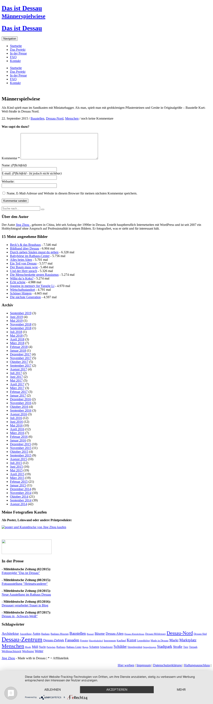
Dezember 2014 (20, 489)
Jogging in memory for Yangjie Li (32, 286)
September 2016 (20, 410)
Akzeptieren (116, 690)
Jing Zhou (23, 224)
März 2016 (17, 433)
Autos (36, 634)
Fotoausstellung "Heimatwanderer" (25, 583)
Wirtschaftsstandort (22, 289)
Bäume (100, 634)
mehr (181, 690)
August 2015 (18, 459)
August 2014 (18, 504)
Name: (14, 165)
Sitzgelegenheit (135, 647)
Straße (177, 647)
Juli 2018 (16, 332)
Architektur (10, 633)
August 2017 (18, 369)
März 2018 (17, 343)
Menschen (72, 118)
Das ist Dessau (22, 8)
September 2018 (20, 328)
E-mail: (32, 173)
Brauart (90, 634)
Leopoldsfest (143, 640)
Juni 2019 (16, 317)
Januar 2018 (18, 350)
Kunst (131, 640)
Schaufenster (106, 647)
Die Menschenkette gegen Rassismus (34, 274)
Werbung (28, 651)
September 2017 (20, 365)
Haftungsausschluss (197, 665)
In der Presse (18, 53)
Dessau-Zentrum (22, 639)
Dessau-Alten (115, 634)
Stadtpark (164, 646)
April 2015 (17, 474)
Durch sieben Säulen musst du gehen (34, 252)
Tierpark (193, 647)
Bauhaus (45, 633)
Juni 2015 (16, 466)
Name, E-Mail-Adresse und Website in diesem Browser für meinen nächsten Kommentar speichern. (72, 193)
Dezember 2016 (20, 399)
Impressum (143, 665)
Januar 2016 (18, 440)
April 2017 (17, 384)
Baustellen (37, 118)
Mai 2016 (16, 425)
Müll (35, 646)
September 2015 (20, 455)
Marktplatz (187, 640)
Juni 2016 (16, 421)
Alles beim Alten (21, 259)
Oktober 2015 (19, 451)
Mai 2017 (16, 380)
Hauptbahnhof (96, 641)
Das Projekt (17, 49)
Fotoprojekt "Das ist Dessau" (21, 573)
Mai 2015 (16, 470)
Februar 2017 (19, 391)
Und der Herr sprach (23, 271)
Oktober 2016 (19, 406)
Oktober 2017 (19, 362)
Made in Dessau (159, 640)
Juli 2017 (16, 373)
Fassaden (72, 640)
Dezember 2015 (20, 444)
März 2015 (17, 478)
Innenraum (110, 640)
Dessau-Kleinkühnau (134, 634)
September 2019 (20, 313)
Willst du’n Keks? (21, 278)
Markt (173, 640)
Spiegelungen (149, 647)
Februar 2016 (19, 436)
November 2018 (20, 324)
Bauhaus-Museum (60, 633)
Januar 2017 (18, 395)
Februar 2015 (19, 481)
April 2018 (17, 339)
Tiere (185, 647)
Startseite (16, 46)
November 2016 (20, 403)
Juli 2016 (16, 418)
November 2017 (20, 358)
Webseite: (8, 181)
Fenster (84, 640)
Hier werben (126, 665)
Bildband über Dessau (24, 248)
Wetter (39, 651)
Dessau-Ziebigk (53, 640)
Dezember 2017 (20, 354)
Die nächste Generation (25, 297)
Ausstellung (26, 633)
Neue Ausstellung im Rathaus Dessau (26, 594)
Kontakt (15, 61)
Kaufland (121, 640)
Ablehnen (52, 690)
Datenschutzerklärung (167, 665)
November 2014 (20, 493)
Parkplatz (51, 647)
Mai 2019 (16, 320)
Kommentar (11, 158)
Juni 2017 (16, 377)
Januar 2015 (18, 485)
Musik (28, 647)
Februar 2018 (19, 347)
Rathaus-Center (74, 647)
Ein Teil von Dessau (23, 263)
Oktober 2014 (19, 496)
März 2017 (17, 388)
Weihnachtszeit (11, 651)
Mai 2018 (16, 335)
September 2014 (20, 500)
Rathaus (61, 646)
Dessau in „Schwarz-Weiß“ (20, 616)
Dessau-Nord (54, 118)
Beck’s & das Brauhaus (25, 244)
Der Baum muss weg (24, 267)
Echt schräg (17, 282)
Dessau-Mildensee (155, 633)
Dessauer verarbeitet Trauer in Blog (25, 605)
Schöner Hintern (21, 293)
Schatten (94, 646)
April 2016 (17, 429)
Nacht (42, 646)
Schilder (120, 647)
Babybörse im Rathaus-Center (30, 256)
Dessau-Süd (200, 633)
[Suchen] (42, 209)
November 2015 (20, 448)
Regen (85, 647)
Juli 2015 (16, 463)
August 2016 (18, 414)
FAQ (13, 57)
